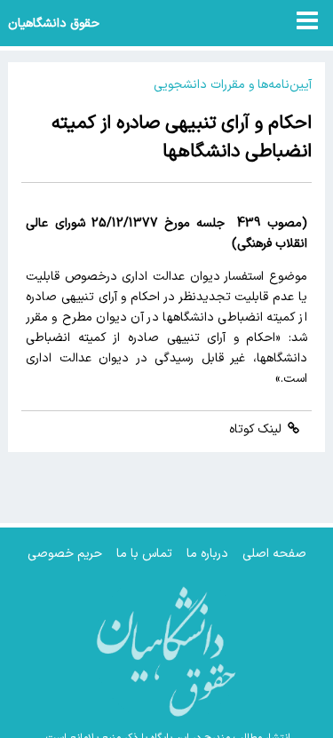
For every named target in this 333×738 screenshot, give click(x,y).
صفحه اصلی (274, 553)
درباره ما (207, 553)
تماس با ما (144, 553)
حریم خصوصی (65, 553)
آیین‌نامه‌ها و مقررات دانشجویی (233, 84)
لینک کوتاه (257, 429)
